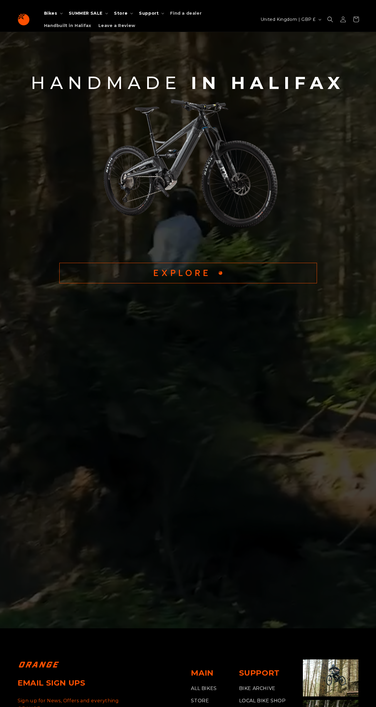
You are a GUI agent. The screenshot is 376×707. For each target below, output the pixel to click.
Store (200, 700)
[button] (53, 13)
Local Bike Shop (262, 700)
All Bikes (203, 688)
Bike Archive (257, 688)
